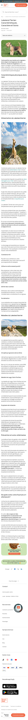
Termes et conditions (15, 706)
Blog (2, 16)
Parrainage (5, 621)
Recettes (4, 613)
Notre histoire (5, 635)
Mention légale (5, 706)
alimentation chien (15, 170)
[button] (2, 5)
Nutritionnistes (6, 617)
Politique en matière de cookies (9, 709)
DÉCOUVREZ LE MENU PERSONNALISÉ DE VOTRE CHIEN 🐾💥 (14, 562)
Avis (3, 639)
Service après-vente (7, 592)
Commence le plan (18, 715)
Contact (4, 646)
